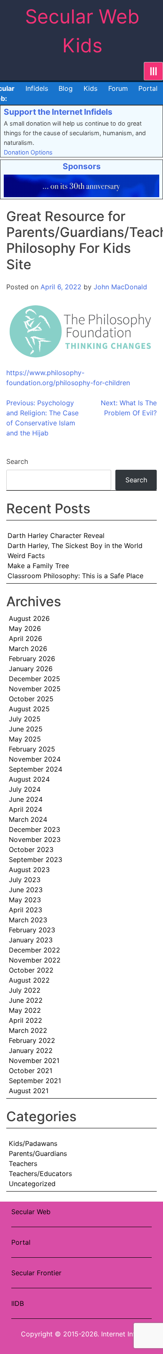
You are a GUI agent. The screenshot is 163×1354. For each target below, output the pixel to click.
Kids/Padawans (33, 1143)
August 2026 (29, 618)
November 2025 (35, 689)
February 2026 (32, 658)
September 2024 (35, 769)
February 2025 (32, 749)
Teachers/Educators (40, 1173)
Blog (66, 88)
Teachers (23, 1163)
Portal (148, 88)
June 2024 (26, 799)
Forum (118, 88)
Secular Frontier (36, 1273)
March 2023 (28, 920)
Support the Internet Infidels (58, 112)
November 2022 (35, 960)
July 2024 (25, 789)
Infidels (36, 88)
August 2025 (29, 709)
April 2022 (25, 1020)
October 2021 (30, 1070)
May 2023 (25, 900)
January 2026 (31, 668)
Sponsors (82, 166)
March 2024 (28, 819)
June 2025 (26, 729)
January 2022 (31, 1050)
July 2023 (25, 879)
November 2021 (34, 1060)
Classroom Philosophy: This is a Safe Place (75, 575)
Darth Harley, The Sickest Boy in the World (75, 545)
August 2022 (29, 980)
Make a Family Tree (38, 565)
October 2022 (31, 970)
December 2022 (34, 950)
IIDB (17, 1303)
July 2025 (25, 719)
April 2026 (25, 638)
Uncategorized (32, 1183)
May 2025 (25, 739)
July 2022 (25, 990)
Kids (90, 88)
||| (153, 71)
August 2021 (28, 1090)
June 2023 (26, 890)
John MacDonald (120, 287)
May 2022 (25, 1010)
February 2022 (32, 1040)
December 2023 (34, 829)
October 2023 (31, 849)
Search (17, 461)
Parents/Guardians (38, 1153)
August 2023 (29, 869)
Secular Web (31, 1211)
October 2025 (31, 699)
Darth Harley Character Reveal (56, 535)
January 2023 (31, 940)
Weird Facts (26, 555)
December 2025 (34, 678)
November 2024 (35, 759)
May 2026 (25, 628)
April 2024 (25, 809)
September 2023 (35, 859)
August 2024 (29, 779)
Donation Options (28, 152)
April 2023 (25, 910)
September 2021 (35, 1080)
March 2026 (28, 648)
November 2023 (35, 839)
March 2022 (28, 1030)
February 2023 (32, 930)
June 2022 (26, 1000)
